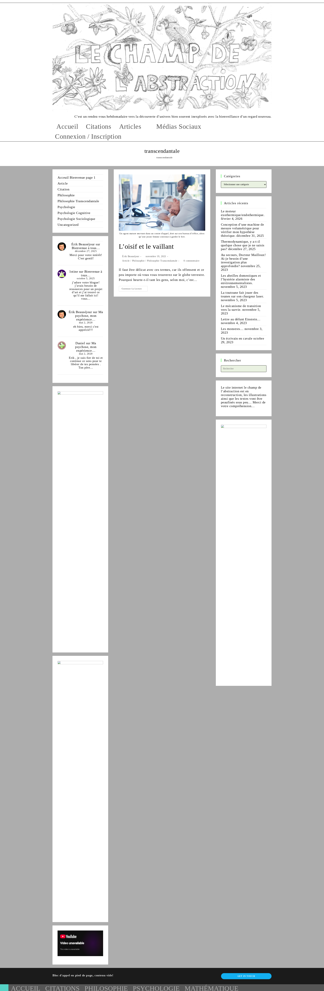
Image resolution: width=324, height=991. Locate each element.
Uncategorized (68, 224)
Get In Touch (246, 976)
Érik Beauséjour (130, 256)
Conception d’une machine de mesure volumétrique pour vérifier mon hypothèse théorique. (242, 230)
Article (126, 261)
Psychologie (66, 207)
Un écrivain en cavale (236, 338)
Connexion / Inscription (88, 136)
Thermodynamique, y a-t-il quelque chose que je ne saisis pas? (242, 245)
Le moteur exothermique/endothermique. (243, 213)
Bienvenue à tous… (86, 248)
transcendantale (164, 157)
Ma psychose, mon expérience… (89, 315)
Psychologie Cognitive (74, 213)
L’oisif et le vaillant (146, 246)
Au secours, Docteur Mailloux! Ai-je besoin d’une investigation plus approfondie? (243, 260)
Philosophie (138, 261)
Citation (63, 189)
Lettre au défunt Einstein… (241, 319)
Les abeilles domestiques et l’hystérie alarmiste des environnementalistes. (241, 279)
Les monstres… (232, 329)
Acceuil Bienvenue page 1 (76, 177)
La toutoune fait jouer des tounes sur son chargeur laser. (242, 294)
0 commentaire (191, 261)
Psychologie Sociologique (76, 219)
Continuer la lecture (135, 289)
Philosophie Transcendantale (162, 261)
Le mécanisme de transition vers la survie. (241, 307)
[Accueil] (152, 157)
